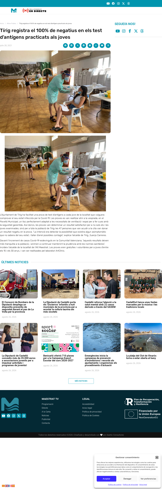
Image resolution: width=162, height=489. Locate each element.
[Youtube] (108, 3)
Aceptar (106, 479)
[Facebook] (113, 3)
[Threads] (128, 3)
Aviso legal (143, 484)
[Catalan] (3, 485)
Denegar (127, 479)
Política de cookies (115, 484)
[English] (6, 485)
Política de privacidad (130, 484)
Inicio (2, 23)
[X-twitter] (123, 3)
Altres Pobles (11, 23)
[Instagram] (118, 3)
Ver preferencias (148, 479)
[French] (10, 485)
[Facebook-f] (130, 31)
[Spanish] (13, 485)
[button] (157, 457)
